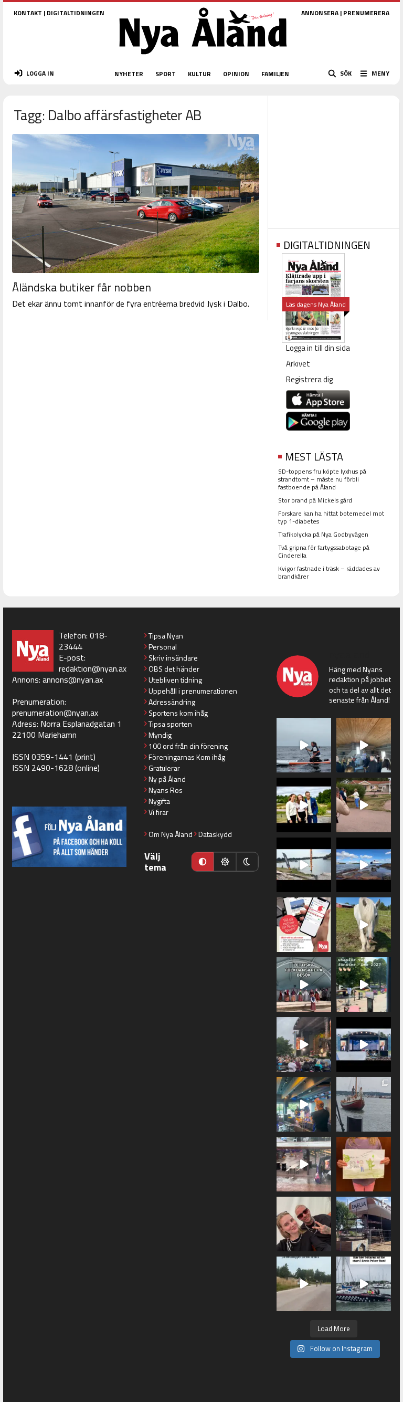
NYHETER (128, 74)
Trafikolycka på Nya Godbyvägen (323, 534)
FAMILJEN (275, 74)
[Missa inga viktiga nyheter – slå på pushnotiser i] (304, 924)
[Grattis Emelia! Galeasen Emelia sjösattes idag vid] (363, 1104)
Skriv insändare (173, 657)
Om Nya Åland (171, 834)
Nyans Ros (166, 790)
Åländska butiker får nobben (81, 287)
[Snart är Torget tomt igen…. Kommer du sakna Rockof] (363, 984)
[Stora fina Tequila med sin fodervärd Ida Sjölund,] (363, 924)
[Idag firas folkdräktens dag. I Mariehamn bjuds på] (304, 984)
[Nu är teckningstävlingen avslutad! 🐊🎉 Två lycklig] (363, 1164)
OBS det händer (174, 668)
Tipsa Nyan (166, 635)
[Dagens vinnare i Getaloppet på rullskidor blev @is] (304, 1284)
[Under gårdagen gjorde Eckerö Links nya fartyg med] (363, 865)
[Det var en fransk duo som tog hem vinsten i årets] (304, 865)
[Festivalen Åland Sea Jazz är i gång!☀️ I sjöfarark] (363, 745)
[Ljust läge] (225, 861)
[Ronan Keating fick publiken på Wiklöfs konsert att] (304, 1044)
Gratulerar (164, 767)
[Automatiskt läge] (203, 861)
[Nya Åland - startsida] (203, 57)
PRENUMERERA (366, 13)
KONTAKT (28, 13)
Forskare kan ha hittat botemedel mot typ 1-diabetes (331, 517)
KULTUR (199, 74)
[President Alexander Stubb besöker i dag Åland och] (363, 805)
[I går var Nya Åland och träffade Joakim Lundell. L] (304, 1224)
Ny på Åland (167, 778)
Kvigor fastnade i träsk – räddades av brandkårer (329, 572)
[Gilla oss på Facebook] (69, 837)
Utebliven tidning (175, 679)
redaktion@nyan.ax (92, 668)
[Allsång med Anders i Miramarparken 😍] (363, 1044)
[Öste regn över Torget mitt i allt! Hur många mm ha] (304, 1164)
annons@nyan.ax (73, 679)
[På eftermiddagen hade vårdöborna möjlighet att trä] (304, 805)
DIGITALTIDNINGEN (75, 13)
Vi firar (158, 812)
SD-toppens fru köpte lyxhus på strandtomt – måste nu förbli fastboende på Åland (322, 479)
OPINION (236, 74)
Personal (163, 646)
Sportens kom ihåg (178, 712)
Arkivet (298, 364)
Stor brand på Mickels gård (315, 500)
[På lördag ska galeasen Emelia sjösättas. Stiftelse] (363, 1224)
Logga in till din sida (318, 348)
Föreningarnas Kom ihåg (187, 756)
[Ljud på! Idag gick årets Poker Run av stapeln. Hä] (363, 1284)
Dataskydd (215, 834)
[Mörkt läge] (247, 861)
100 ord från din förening (188, 745)
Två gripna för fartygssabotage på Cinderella (323, 551)
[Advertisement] (334, 158)
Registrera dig (309, 379)
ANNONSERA (319, 13)
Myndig (160, 734)
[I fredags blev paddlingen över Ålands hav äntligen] (304, 745)
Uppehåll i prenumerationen (193, 690)
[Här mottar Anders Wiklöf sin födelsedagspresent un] (304, 1104)
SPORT (165, 74)
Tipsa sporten (170, 723)
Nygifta (159, 801)
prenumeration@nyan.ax (55, 712)
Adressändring (172, 701)
